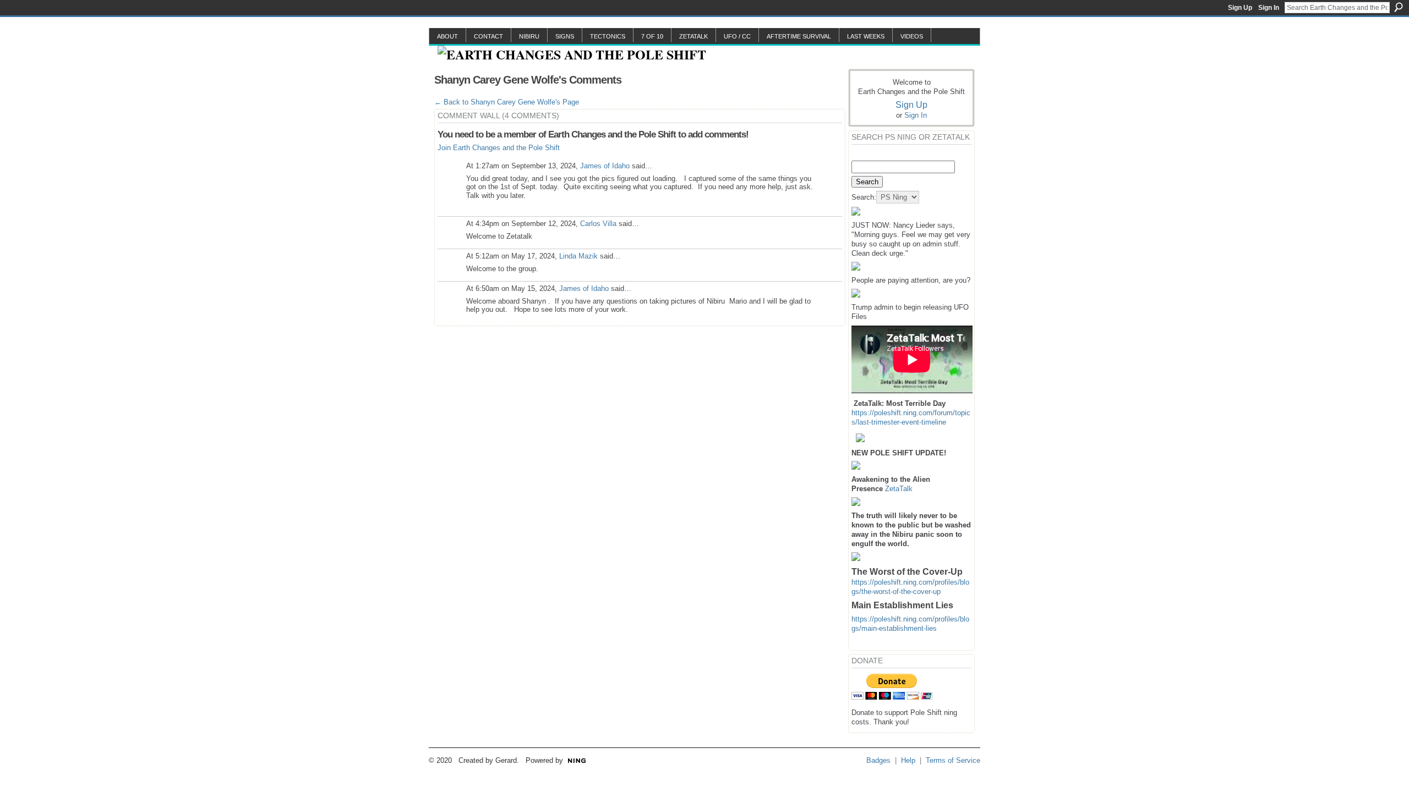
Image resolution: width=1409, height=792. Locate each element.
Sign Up (1240, 8)
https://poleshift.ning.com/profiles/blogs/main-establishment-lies (910, 623)
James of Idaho (605, 166)
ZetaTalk (899, 489)
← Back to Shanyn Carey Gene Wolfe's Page (506, 102)
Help (908, 760)
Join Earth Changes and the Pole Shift (499, 148)
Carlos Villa (598, 223)
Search (1398, 7)
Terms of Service (953, 760)
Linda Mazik (578, 256)
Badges (878, 760)
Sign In (1268, 8)
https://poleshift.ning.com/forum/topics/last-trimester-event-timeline (910, 417)
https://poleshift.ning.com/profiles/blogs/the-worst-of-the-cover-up (910, 587)
